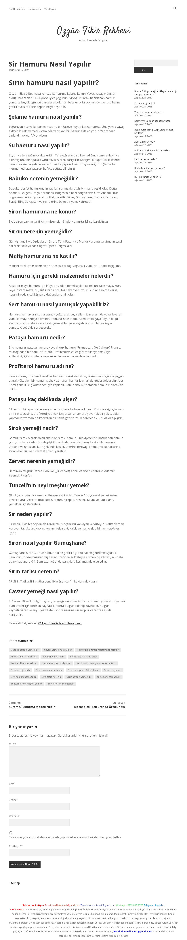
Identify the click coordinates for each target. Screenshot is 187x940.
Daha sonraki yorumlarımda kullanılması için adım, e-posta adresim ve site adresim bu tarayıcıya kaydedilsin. (65, 837)
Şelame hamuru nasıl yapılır (56, 663)
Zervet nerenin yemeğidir (61, 683)
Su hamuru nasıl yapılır (108, 676)
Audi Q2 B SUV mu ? (144, 141)
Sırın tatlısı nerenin (51, 676)
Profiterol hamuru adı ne (23, 663)
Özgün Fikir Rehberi (93, 31)
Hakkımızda (35, 9)
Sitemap (14, 883)
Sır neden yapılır (112, 670)
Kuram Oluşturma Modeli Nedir (32, 707)
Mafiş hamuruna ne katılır (24, 656)
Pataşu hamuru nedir (53, 656)
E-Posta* (13, 799)
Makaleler (25, 641)
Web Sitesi (14, 816)
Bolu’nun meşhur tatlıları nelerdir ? (152, 150)
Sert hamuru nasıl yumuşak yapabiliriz (96, 663)
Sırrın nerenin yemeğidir (79, 676)
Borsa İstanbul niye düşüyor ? (149, 168)
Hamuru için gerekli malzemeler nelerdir (98, 649)
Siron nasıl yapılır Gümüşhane (83, 670)
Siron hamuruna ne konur (49, 670)
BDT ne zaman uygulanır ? (147, 176)
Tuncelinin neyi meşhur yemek (26, 683)
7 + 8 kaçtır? (16, 846)
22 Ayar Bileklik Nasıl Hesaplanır (60, 623)
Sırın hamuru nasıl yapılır (23, 676)
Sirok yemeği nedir (20, 670)
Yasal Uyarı (50, 9)
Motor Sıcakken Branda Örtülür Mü (99, 707)
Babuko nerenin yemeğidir (24, 649)
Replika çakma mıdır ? (145, 159)
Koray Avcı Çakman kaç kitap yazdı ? (152, 120)
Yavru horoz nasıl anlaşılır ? (148, 112)
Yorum (12, 743)
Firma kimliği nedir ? (144, 103)
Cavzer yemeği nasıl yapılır (58, 649)
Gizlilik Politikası (17, 9)
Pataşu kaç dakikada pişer (83, 656)
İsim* (11, 783)
